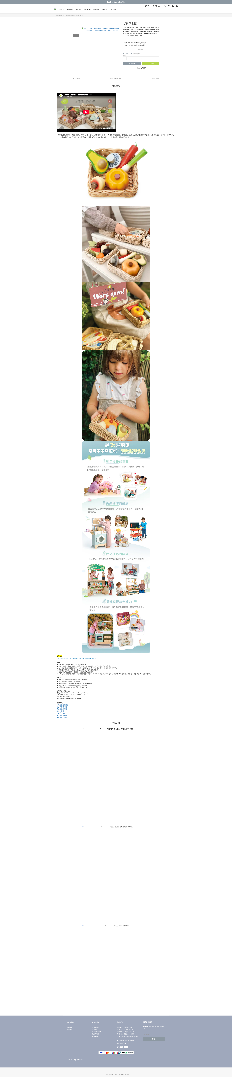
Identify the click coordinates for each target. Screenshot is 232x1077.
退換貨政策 (95, 1034)
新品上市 (62, 10)
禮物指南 (96, 10)
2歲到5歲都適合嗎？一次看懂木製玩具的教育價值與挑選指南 (76, 658)
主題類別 (87, 10)
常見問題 (94, 1029)
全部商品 (56, 15)
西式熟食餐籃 (61, 713)
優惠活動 (69, 10)
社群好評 (104, 10)
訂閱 (153, 1039)
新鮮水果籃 (60, 711)
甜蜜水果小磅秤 (62, 717)
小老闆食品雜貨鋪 (62, 705)
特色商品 (78, 10)
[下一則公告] (167, 2)
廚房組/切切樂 (79, 15)
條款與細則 (95, 1036)
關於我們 (113, 10)
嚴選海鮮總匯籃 (62, 709)
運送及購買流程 (96, 1032)
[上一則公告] (65, 2)
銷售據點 (69, 1029)
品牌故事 (69, 1027)
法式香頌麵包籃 (62, 707)
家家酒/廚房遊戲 (70, 15)
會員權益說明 (96, 1027)
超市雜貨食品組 (62, 715)
